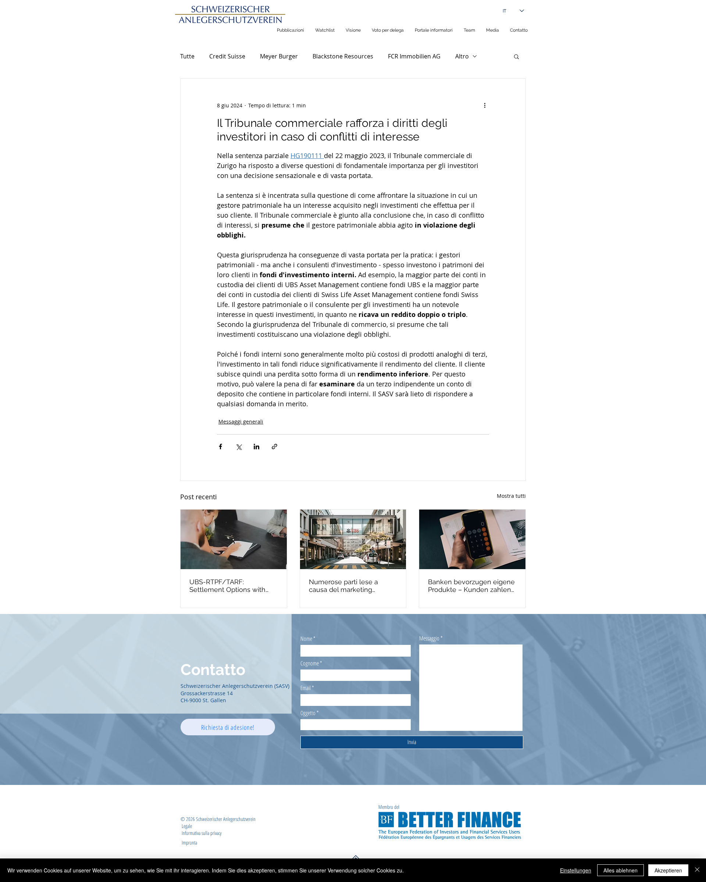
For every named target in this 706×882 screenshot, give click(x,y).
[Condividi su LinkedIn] (256, 446)
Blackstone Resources (343, 56)
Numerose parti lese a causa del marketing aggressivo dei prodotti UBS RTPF (352, 585)
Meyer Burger (279, 56)
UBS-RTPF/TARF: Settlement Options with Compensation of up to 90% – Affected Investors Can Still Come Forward (233, 585)
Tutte (187, 56)
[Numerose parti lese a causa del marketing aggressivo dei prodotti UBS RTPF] (353, 539)
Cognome (309, 663)
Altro (462, 56)
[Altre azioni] (484, 105)
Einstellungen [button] (575, 870)
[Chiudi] (697, 870)
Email (305, 688)
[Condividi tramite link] (274, 446)
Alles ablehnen (620, 870)
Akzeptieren (668, 870)
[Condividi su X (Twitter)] (238, 446)
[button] (516, 56)
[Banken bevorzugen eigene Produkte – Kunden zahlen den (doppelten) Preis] (472, 539)
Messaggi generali (240, 421)
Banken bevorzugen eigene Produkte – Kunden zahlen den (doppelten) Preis (471, 585)
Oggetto (307, 713)
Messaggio (429, 638)
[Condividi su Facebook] (220, 446)
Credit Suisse (227, 56)
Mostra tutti (511, 495)
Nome (306, 639)
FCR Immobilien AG (414, 56)
